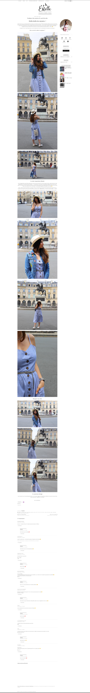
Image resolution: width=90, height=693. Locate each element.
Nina (18, 628)
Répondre (20, 525)
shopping (54, 512)
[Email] (70, 1)
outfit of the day (41, 512)
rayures (48, 512)
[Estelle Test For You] (45, 7)
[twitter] (65, 1)
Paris (46, 512)
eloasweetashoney (20, 521)
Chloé (18, 605)
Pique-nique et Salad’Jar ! (52, 515)
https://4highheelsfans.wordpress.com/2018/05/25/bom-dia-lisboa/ (28, 540)
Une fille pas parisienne (21, 589)
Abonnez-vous (66, 50)
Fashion (23, 512)
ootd (34, 512)
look (25, 512)
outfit (37, 512)
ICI (54, 28)
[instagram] (66, 1)
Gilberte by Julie (20, 553)
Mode (40, 16)
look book (29, 512)
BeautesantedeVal (20, 571)
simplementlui (19, 536)
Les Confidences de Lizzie (21, 620)
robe (51, 512)
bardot (20, 512)
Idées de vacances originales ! (23, 515)
